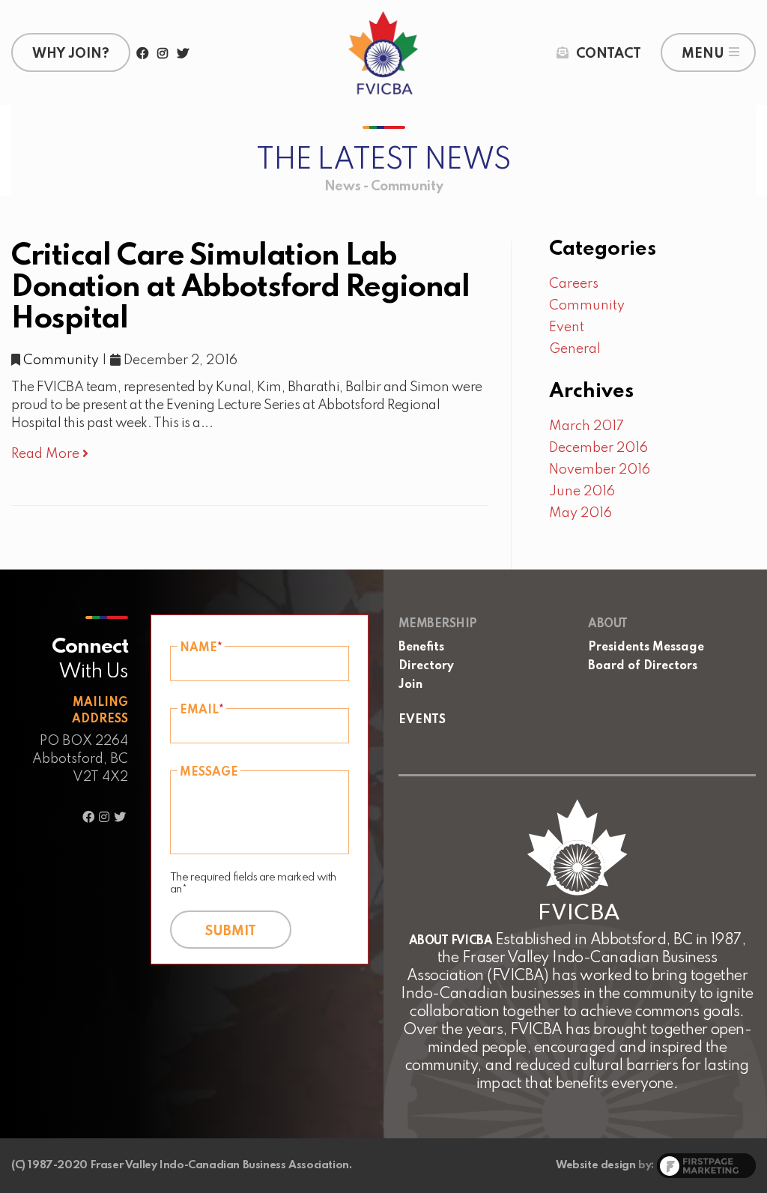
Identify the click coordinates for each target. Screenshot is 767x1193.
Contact (608, 54)
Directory (426, 666)
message (209, 772)
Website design (596, 1165)
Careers (573, 284)
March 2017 (586, 426)
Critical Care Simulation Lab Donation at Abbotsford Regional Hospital (240, 287)
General (575, 349)
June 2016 (582, 491)
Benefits (421, 647)
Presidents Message (646, 647)
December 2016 (598, 448)
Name (201, 648)
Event (566, 327)
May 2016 (580, 513)
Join (410, 685)
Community (61, 360)
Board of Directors (642, 666)
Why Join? (70, 54)
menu (703, 54)
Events (422, 720)
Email (202, 710)
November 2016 (599, 470)
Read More (46, 454)
